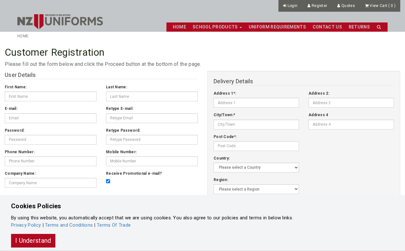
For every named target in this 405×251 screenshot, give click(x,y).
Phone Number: (20, 152)
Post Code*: (225, 137)
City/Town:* (224, 115)
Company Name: (20, 173)
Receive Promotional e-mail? (134, 173)
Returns (359, 26)
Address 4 (318, 115)
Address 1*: (225, 93)
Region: (221, 180)
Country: (222, 158)
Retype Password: (123, 130)
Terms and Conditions (69, 225)
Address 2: (318, 93)
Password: (15, 130)
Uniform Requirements (277, 26)
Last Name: (116, 87)
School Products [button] (216, 26)
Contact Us (327, 26)
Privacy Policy (26, 225)
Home (179, 26)
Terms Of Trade (114, 225)
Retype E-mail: (119, 108)
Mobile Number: (121, 152)
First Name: (16, 87)
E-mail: (11, 108)
